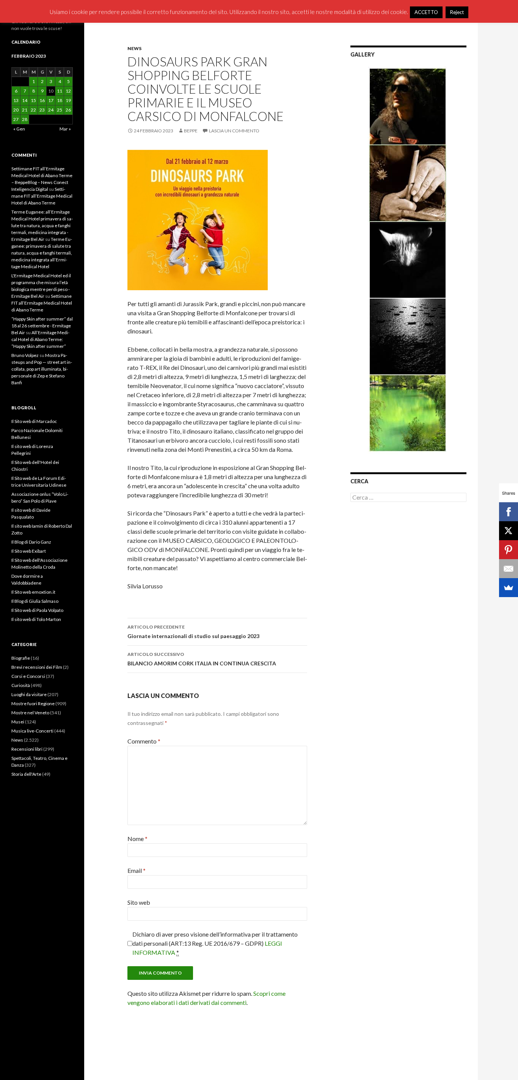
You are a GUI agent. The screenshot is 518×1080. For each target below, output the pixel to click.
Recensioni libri (26, 749)
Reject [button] (457, 12)
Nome (137, 838)
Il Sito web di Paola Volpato (37, 610)
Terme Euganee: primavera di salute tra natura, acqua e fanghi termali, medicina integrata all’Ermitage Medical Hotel (41, 252)
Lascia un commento (234, 131)
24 (50, 110)
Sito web (138, 902)
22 (33, 110)
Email (136, 870)
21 (24, 110)
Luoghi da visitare (29, 694)
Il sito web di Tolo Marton (36, 619)
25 (59, 110)
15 (33, 100)
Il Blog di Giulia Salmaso (34, 601)
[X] (508, 530)
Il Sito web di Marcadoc (34, 421)
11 (59, 91)
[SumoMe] (508, 587)
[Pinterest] (508, 549)
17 (50, 100)
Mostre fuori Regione (33, 703)
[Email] (508, 568)
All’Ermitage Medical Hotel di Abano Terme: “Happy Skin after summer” (40, 339)
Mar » (65, 129)
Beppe (191, 131)
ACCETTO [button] (426, 12)
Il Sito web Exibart (28, 551)
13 (16, 100)
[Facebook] (508, 511)
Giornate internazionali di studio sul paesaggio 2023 (193, 631)
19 (68, 100)
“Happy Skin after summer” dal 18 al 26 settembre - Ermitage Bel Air (42, 325)
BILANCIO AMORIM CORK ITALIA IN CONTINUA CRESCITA (201, 659)
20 (16, 110)
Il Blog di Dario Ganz (31, 542)
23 (42, 110)
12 (68, 91)
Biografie (20, 658)
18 (59, 100)
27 (16, 119)
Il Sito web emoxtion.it (33, 592)
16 (42, 100)
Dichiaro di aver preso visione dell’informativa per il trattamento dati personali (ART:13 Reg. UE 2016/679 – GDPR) (215, 943)
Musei (17, 722)
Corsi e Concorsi (28, 676)
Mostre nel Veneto (30, 712)
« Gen (19, 129)
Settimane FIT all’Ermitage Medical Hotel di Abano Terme (41, 196)
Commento (143, 741)
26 (68, 110)
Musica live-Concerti (32, 731)
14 (24, 100)
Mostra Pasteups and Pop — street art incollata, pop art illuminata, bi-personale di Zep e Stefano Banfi (41, 368)
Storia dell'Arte (26, 774)
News (134, 48)
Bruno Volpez (25, 355)
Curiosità (20, 685)
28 (24, 119)
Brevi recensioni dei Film (36, 667)
